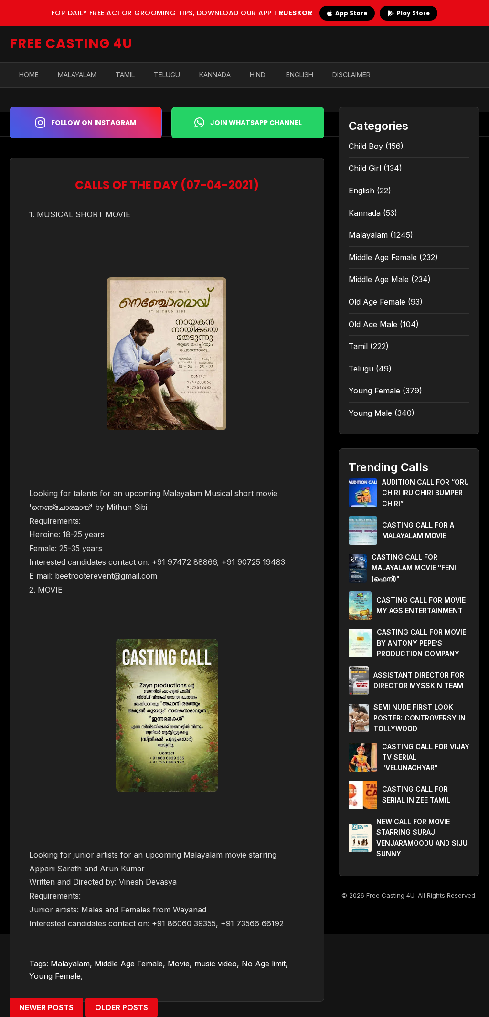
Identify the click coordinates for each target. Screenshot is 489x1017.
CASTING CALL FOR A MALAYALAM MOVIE (418, 530)
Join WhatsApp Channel (256, 122)
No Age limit (264, 963)
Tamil (125, 75)
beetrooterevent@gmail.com (106, 576)
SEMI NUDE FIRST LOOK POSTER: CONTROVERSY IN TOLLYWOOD (419, 717)
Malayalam (77, 75)
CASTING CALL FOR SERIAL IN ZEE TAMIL (416, 794)
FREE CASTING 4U (71, 43)
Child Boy (366, 146)
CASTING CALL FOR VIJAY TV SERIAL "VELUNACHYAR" (425, 757)
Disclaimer (351, 75)
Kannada (215, 75)
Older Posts (121, 1007)
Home (29, 75)
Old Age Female (377, 302)
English (299, 75)
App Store (351, 13)
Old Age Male (373, 324)
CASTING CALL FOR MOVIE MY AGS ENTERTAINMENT (421, 605)
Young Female (55, 976)
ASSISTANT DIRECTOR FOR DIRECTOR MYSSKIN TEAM (418, 680)
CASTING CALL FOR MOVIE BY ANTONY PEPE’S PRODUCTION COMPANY (421, 642)
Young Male (370, 413)
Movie (179, 963)
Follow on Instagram (93, 122)
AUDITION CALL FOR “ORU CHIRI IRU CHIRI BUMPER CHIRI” (425, 493)
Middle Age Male (379, 279)
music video (215, 963)
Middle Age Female (129, 963)
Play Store (413, 13)
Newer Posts (46, 1007)
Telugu (167, 75)
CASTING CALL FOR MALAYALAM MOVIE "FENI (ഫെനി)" (414, 568)
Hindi (258, 75)
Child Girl (365, 168)
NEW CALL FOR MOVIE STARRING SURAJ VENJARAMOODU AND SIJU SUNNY (422, 837)
